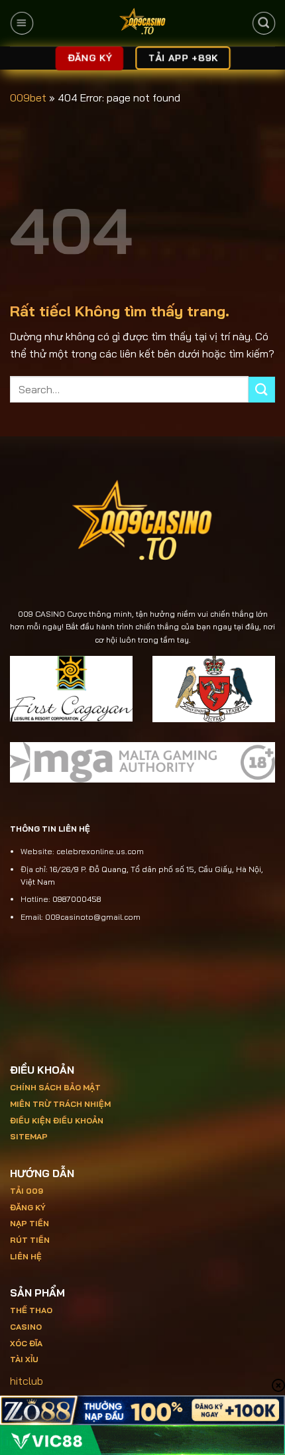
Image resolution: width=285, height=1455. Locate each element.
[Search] (263, 22)
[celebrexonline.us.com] (143, 23)
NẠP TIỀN (29, 1223)
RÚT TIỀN (30, 1240)
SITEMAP (29, 1136)
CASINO (26, 1327)
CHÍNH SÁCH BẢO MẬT (55, 1087)
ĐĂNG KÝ (28, 1207)
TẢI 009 (26, 1191)
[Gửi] (262, 390)
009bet (28, 97)
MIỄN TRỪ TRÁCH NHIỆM (60, 1104)
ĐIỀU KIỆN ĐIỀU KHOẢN (56, 1120)
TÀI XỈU (24, 1359)
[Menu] (21, 22)
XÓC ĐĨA (27, 1343)
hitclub (26, 1380)
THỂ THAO (31, 1310)
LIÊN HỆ (26, 1256)
